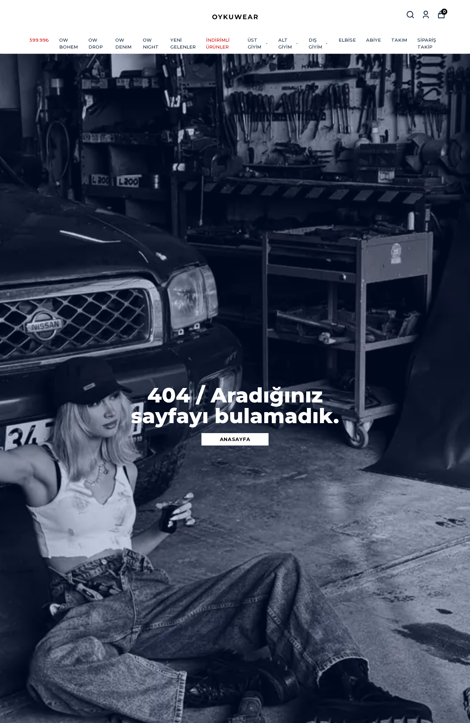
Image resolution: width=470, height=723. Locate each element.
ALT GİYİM (285, 43)
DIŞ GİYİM (315, 43)
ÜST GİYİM (254, 43)
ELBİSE (347, 40)
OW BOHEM (68, 43)
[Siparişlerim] (425, 14)
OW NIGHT (151, 43)
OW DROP (95, 43)
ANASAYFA (235, 439)
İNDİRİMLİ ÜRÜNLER (217, 43)
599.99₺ (39, 40)
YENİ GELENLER (183, 43)
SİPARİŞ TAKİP (426, 43)
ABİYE (373, 40)
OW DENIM (123, 43)
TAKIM (399, 40)
